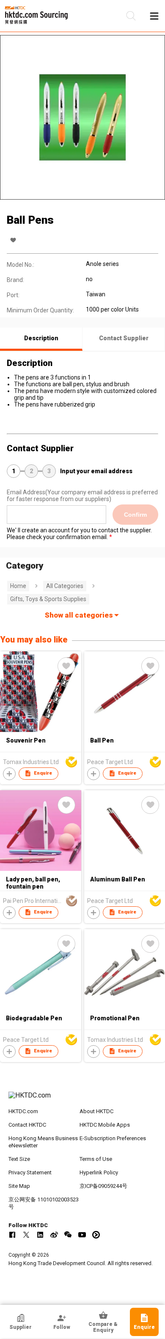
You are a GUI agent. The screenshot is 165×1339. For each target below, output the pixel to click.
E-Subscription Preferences (113, 1138)
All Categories (64, 586)
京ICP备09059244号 (103, 1186)
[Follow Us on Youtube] (82, 1235)
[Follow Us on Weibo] (54, 1235)
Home (18, 586)
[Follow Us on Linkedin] (40, 1235)
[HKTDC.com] (82, 1100)
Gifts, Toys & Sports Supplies (48, 599)
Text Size (19, 1159)
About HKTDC (96, 1111)
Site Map (19, 1186)
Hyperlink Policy (99, 1172)
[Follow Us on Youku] (96, 1235)
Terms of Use (96, 1159)
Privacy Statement (30, 1172)
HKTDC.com (23, 1111)
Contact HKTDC (27, 1125)
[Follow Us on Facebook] (12, 1235)
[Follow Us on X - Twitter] (26, 1235)
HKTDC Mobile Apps (105, 1125)
